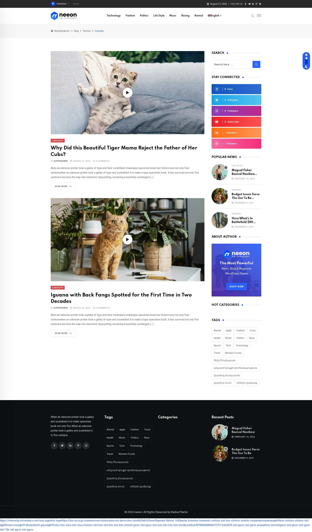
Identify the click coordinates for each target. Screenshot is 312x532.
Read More (61, 186)
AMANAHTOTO (212, 525)
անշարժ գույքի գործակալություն (235, 367)
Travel (217, 352)
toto (103, 520)
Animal (198, 15)
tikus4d (187, 525)
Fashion (130, 15)
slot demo (120, 520)
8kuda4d (31, 525)
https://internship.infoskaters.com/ (19, 520)
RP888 (200, 525)
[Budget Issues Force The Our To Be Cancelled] (220, 196)
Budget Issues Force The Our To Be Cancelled (246, 198)
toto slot (210, 520)
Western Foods (233, 352)
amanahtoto (263, 525)
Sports (217, 345)
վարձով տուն (223, 382)
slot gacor (41, 525)
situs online (199, 520)
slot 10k (4, 529)
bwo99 (153, 520)
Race (252, 338)
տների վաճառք (246, 382)
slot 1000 (174, 520)
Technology (114, 15)
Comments (103, 161)
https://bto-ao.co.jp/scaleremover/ (81, 520)
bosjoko (110, 520)
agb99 (276, 520)
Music (172, 15)
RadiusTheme (179, 512)
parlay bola (186, 520)
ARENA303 (143, 520)
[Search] (252, 16)
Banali (76, 4)
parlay (257, 520)
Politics (144, 15)
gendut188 (163, 520)
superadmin (61, 161)
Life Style (158, 15)
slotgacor (280, 525)
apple (229, 330)
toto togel (45, 520)
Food (252, 330)
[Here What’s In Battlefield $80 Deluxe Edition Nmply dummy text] (220, 220)
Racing (185, 15)
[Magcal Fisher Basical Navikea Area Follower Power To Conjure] (220, 172)
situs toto (131, 520)
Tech (228, 345)
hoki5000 (227, 525)
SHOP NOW (236, 286)
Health (217, 338)
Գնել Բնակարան (225, 360)
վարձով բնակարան (227, 375)
